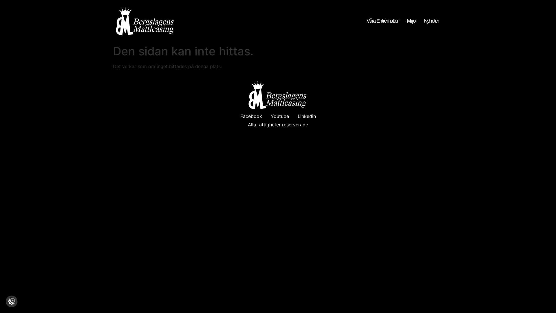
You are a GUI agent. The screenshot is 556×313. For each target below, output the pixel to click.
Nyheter (431, 21)
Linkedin (307, 116)
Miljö (411, 21)
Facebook (251, 116)
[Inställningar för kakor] (11, 301)
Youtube (280, 116)
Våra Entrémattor (382, 21)
